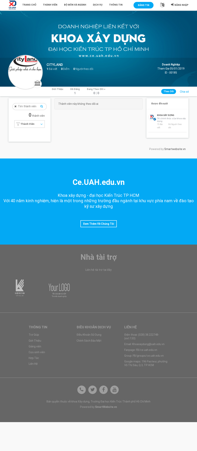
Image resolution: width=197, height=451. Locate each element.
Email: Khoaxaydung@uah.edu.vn (144, 344)
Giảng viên (35, 346)
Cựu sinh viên (37, 352)
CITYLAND (55, 65)
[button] (162, 6)
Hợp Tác (34, 358)
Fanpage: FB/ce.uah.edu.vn (140, 349)
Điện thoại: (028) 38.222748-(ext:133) (141, 336)
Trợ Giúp (34, 334)
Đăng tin (143, 5)
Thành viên (50, 4)
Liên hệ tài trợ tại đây (98, 269)
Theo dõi (169, 91)
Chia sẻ (184, 91)
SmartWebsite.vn (106, 406)
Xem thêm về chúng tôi (98, 223)
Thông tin (116, 4)
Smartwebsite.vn (175, 149)
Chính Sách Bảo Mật (89, 340)
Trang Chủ (29, 4)
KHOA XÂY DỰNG (165, 115)
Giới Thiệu (35, 340)
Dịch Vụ (97, 4)
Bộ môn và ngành (75, 4)
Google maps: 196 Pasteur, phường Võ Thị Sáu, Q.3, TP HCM (145, 363)
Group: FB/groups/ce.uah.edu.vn (144, 355)
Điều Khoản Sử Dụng (89, 334)
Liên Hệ (33, 363)
